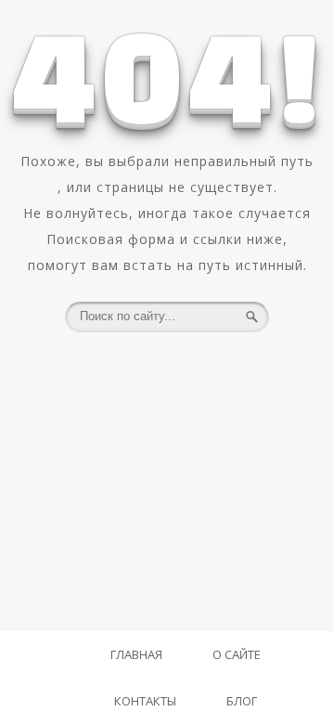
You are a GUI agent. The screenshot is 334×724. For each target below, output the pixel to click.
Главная (136, 654)
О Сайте (236, 654)
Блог (241, 700)
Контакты (145, 700)
